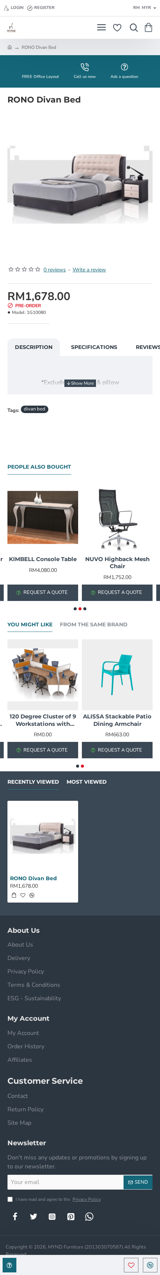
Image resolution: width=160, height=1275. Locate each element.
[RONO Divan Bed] (43, 836)
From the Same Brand (94, 624)
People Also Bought (39, 467)
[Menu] (101, 27)
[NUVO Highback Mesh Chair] (117, 517)
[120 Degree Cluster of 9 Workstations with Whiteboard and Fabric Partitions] (42, 674)
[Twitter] (33, 1216)
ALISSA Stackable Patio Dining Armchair (117, 720)
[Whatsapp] (89, 1216)
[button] (131, 1265)
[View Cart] (150, 27)
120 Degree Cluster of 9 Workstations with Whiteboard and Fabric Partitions (43, 720)
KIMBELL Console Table (43, 559)
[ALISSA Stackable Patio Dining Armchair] (117, 674)
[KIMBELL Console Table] (42, 517)
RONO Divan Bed (33, 878)
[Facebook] (14, 1216)
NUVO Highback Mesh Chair (117, 562)
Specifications (94, 347)
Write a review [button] (89, 269)
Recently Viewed (33, 782)
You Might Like (29, 624)
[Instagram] (52, 1216)
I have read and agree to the (58, 1199)
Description (33, 347)
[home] (9, 47)
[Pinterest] (70, 1216)
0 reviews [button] (55, 269)
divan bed (34, 409)
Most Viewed (87, 782)
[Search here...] (132, 27)
